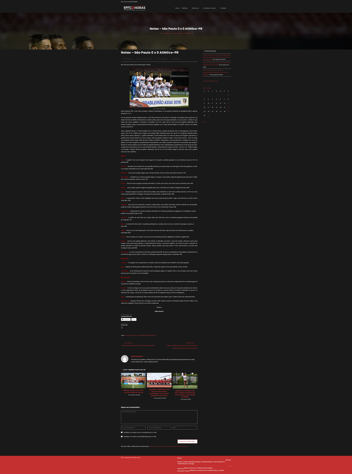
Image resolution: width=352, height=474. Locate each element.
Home (179, 458)
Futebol (179, 462)
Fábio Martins (127, 59)
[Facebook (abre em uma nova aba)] (226, 2)
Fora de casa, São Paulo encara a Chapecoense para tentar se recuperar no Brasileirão (216, 72)
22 (228, 107)
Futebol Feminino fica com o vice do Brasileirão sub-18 (133, 391)
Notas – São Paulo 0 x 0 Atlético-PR (182, 33)
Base (198, 462)
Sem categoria (161, 59)
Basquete (193, 470)
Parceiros (193, 468)
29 (228, 111)
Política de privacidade (204, 468)
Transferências (182, 463)
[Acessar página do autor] (124, 359)
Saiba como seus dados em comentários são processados (168, 446)
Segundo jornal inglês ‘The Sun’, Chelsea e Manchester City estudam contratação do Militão (185, 394)
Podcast (221, 470)
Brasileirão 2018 (147, 335)
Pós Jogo (191, 463)
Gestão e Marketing (190, 462)
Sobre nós (180, 468)
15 (228, 103)
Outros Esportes (219, 462)
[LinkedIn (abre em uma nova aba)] (230, 2)
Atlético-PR (135, 335)
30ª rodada (128, 335)
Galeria (186, 468)
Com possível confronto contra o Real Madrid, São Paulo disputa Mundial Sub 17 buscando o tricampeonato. (216, 57)
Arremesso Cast (202, 470)
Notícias (228, 460)
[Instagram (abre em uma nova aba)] (228, 2)
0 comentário (175, 59)
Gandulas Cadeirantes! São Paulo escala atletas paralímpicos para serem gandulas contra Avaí (159, 392)
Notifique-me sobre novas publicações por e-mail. (140, 436)
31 (208, 115)
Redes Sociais (213, 470)
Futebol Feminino (207, 462)
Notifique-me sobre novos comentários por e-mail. (140, 432)
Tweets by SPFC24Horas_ (210, 81)
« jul (204, 122)
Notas (154, 335)
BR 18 (141, 335)
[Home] (159, 33)
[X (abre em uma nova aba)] (224, 2)
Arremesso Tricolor (183, 471)
